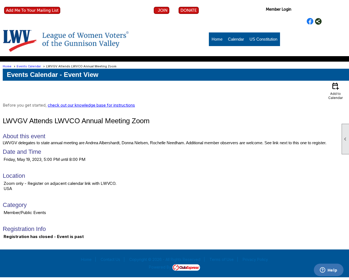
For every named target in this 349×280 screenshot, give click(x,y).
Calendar (236, 39)
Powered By (160, 267)
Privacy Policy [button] (255, 259)
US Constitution (263, 39)
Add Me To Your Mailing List (32, 10)
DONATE (188, 10)
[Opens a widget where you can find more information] (329, 270)
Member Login (278, 9)
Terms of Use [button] (221, 259)
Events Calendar (29, 66)
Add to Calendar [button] (335, 91)
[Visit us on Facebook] (310, 21)
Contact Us (110, 259)
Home (217, 39)
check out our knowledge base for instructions (91, 105)
